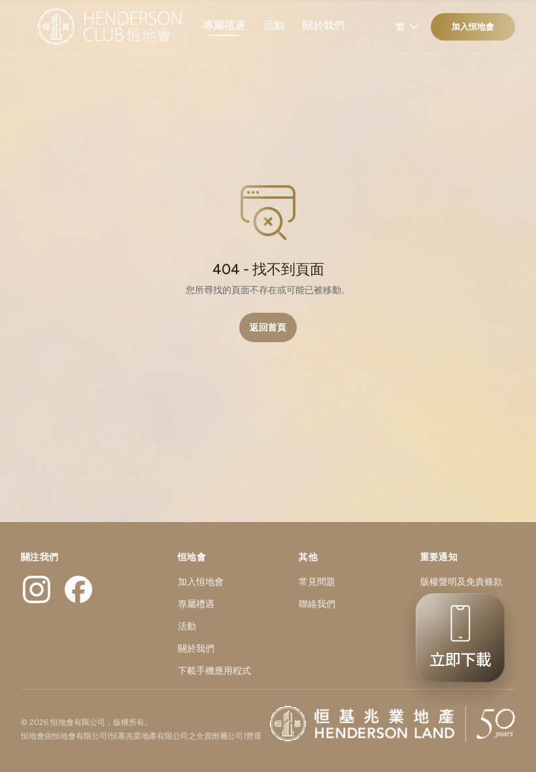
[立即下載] (456, 646)
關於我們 (323, 25)
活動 (273, 25)
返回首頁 (268, 327)
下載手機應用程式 (214, 670)
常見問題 (317, 582)
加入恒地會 (473, 26)
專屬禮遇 (224, 25)
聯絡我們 (317, 604)
